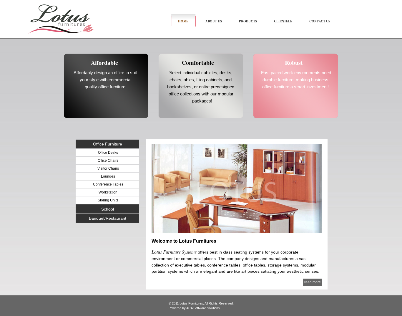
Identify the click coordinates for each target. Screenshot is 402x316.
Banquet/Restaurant (107, 218)
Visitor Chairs (108, 168)
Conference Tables (108, 184)
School (107, 209)
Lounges (108, 176)
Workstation (108, 192)
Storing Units (108, 200)
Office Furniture (107, 144)
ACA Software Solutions (203, 308)
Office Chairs (108, 160)
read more (312, 282)
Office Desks (108, 152)
